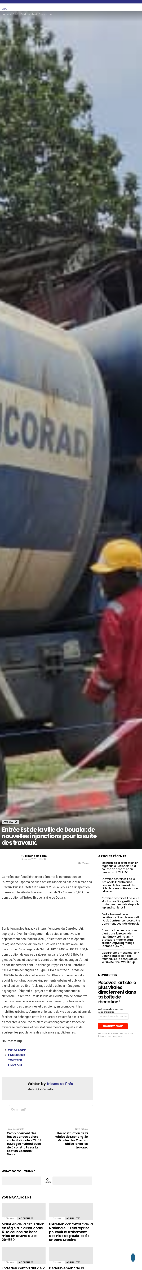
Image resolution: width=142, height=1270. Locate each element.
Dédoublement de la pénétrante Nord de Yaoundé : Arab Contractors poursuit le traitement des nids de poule (121, 918)
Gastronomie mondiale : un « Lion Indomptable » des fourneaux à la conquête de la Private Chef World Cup (120, 957)
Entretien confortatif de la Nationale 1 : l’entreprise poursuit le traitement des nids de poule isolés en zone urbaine (71, 1232)
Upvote (21, 1181)
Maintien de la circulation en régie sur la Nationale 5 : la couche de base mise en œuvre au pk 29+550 (23, 1232)
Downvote (72, 1181)
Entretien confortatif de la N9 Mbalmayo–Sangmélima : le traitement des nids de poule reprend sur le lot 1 (120, 902)
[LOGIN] (138, 7)
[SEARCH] (130, 7)
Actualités (26, 1218)
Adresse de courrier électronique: (110, 1010)
